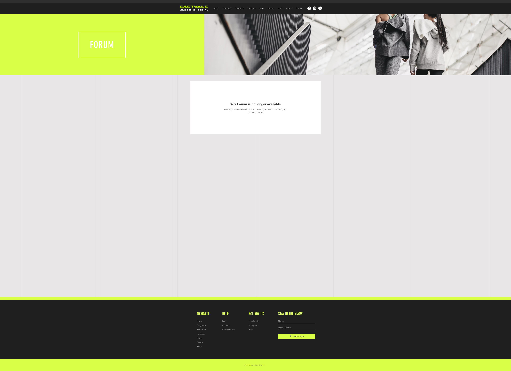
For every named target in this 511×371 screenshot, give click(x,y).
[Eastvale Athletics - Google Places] (320, 8)
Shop (199, 346)
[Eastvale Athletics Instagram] (314, 8)
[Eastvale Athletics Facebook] (309, 8)
